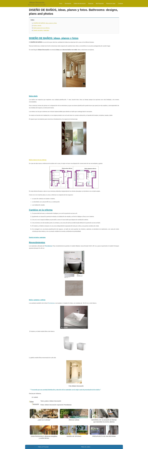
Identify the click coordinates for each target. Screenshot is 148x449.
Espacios (90, 3)
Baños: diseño (37, 25)
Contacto (120, 3)
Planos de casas (110, 3)
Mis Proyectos (100, 3)
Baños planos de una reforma (41, 28)
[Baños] (74, 278)
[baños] (74, 317)
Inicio (60, 3)
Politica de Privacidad (43, 446)
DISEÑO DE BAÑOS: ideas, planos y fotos (45, 23)
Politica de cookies (85, 446)
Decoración (68, 3)
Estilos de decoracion (80, 3)
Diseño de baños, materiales (41, 30)
